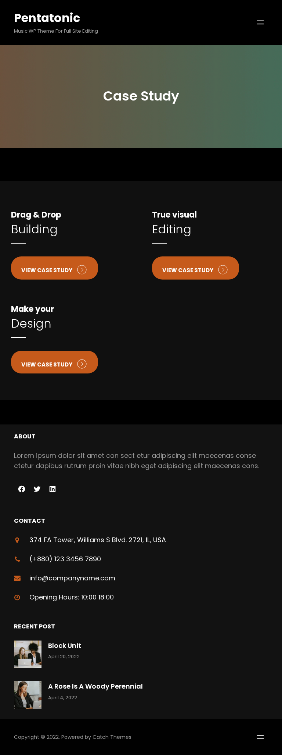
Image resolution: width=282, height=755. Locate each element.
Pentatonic (47, 18)
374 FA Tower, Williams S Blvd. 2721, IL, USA (97, 539)
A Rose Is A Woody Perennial (95, 686)
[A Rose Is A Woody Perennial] (27, 696)
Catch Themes (112, 737)
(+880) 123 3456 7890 (65, 558)
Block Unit (64, 645)
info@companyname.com (72, 578)
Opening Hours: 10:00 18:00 (71, 597)
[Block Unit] (27, 656)
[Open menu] (260, 22)
